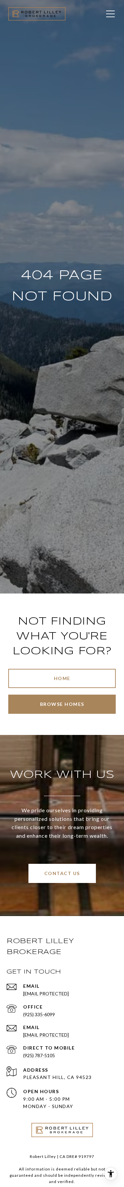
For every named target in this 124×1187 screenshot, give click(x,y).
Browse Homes (62, 704)
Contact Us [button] (62, 873)
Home (62, 678)
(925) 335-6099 (39, 1014)
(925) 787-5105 (39, 1055)
